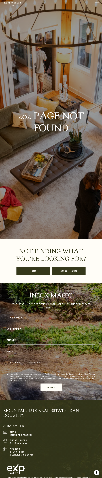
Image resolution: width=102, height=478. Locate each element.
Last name (13, 328)
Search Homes (68, 271)
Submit (51, 387)
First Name (13, 317)
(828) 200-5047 (18, 443)
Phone (11, 340)
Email (10, 351)
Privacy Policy (20, 380)
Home (33, 271)
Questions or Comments (23, 362)
